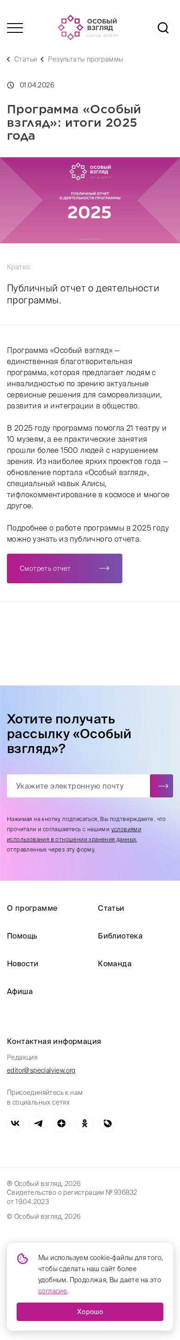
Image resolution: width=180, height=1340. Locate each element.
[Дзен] (61, 1123)
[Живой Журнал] (107, 1123)
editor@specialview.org (41, 1070)
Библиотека (120, 936)
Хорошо (90, 1311)
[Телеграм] (38, 1123)
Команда (115, 963)
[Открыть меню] (15, 28)
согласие (52, 1291)
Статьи (25, 59)
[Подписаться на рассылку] (161, 785)
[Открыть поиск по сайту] (163, 28)
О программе (32, 908)
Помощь (22, 936)
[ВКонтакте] (15, 1123)
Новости (23, 963)
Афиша (20, 991)
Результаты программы (85, 59)
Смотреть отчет (45, 568)
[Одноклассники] (84, 1123)
